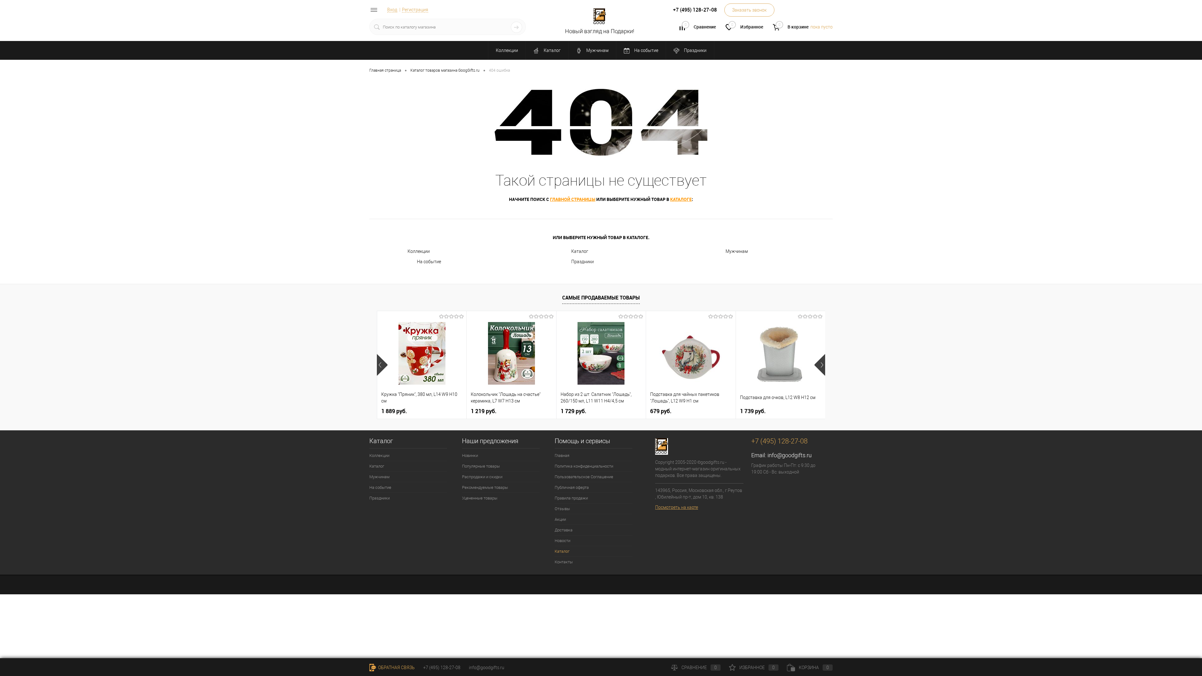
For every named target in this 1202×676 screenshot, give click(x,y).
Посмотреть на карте (676, 507)
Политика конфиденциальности (584, 466)
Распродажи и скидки (482, 476)
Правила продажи (571, 498)
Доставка (564, 530)
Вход (392, 9)
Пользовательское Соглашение (584, 476)
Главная (562, 455)
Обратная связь (396, 667)
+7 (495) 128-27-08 (441, 667)
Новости (562, 540)
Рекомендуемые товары (485, 487)
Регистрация (415, 9)
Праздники (694, 50)
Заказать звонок (749, 10)
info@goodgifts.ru (790, 455)
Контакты (564, 562)
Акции (560, 519)
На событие (645, 50)
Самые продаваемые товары (601, 297)
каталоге (681, 199)
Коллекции (507, 50)
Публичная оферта (572, 487)
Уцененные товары (479, 498)
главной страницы (572, 199)
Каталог (552, 50)
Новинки (470, 455)
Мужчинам (597, 50)
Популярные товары (481, 466)
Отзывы (562, 508)
